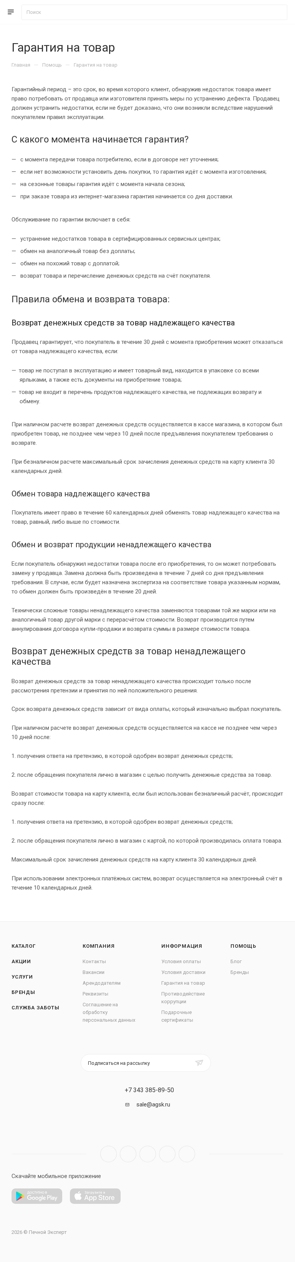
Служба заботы (35, 1008)
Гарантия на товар (183, 983)
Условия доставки (183, 972)
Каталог (24, 946)
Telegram (128, 1154)
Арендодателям (102, 983)
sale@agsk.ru (153, 1104)
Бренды (23, 992)
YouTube (147, 1154)
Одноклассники (167, 1154)
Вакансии (93, 972)
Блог (236, 961)
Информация (181, 946)
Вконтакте (108, 1154)
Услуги (22, 977)
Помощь (243, 946)
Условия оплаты (181, 961)
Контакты (94, 961)
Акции (21, 961)
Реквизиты (95, 994)
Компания (98, 946)
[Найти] (277, 12)
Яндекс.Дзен (187, 1154)
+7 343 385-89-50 (149, 1090)
